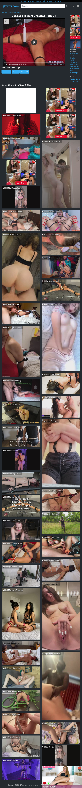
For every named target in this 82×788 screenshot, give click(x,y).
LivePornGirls (74, 81)
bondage (6, 72)
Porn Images (74, 73)
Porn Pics (23, 1)
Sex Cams (16, 12)
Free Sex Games (75, 79)
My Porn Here (74, 64)
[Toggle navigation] (78, 6)
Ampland (49, 1)
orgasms (24, 72)
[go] (67, 6)
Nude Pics (31, 1)
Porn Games (74, 62)
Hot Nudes (57, 1)
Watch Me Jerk (40, 1)
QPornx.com (10, 6)
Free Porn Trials (7, 12)
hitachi (15, 72)
